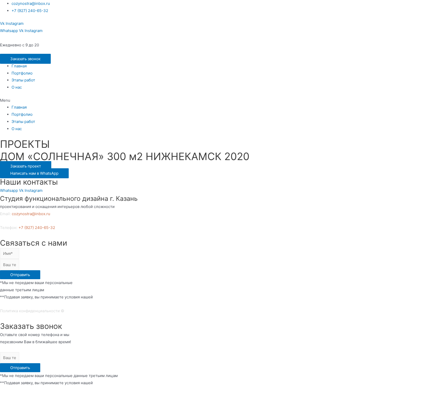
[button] (25, 59)
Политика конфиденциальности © (32, 310)
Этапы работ (23, 80)
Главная (19, 66)
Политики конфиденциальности (30, 396)
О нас (17, 87)
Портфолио (22, 73)
